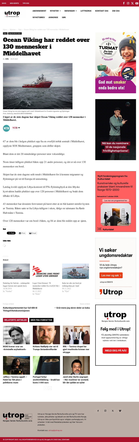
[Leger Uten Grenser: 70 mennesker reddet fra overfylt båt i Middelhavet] (46, 271)
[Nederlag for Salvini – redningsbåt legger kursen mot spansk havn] (16, 271)
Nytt (19, 29)
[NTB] (8, 128)
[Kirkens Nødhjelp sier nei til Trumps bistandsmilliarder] (46, 335)
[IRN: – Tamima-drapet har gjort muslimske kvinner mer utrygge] (76, 335)
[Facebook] (98, 411)
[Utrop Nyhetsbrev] (115, 364)
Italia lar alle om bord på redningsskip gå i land (71, 284)
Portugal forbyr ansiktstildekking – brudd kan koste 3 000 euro (46, 380)
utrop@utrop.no (55, 430)
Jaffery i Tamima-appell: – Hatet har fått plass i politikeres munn (15, 380)
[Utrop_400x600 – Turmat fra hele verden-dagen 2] (115, 92)
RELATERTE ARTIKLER (15, 320)
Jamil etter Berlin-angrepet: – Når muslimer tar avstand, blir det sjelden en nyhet (76, 380)
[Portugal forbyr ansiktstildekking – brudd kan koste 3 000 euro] (46, 365)
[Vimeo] (120, 411)
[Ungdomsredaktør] (115, 298)
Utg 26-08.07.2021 (15, 33)
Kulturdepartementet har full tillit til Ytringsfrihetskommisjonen (20, 309)
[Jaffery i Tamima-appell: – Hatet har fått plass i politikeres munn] (16, 365)
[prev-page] (45, 388)
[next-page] (50, 388)
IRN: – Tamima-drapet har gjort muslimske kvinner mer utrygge (76, 349)
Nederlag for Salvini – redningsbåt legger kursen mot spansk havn (16, 284)
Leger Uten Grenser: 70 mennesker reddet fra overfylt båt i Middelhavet (46, 286)
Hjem (5, 29)
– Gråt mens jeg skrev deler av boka (72, 308)
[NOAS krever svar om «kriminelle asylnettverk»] (16, 335)
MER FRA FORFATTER (41, 320)
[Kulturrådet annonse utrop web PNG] (115, 231)
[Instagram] (105, 411)
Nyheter (13, 29)
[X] (112, 411)
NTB (6, 59)
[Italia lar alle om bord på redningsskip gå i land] (75, 271)
